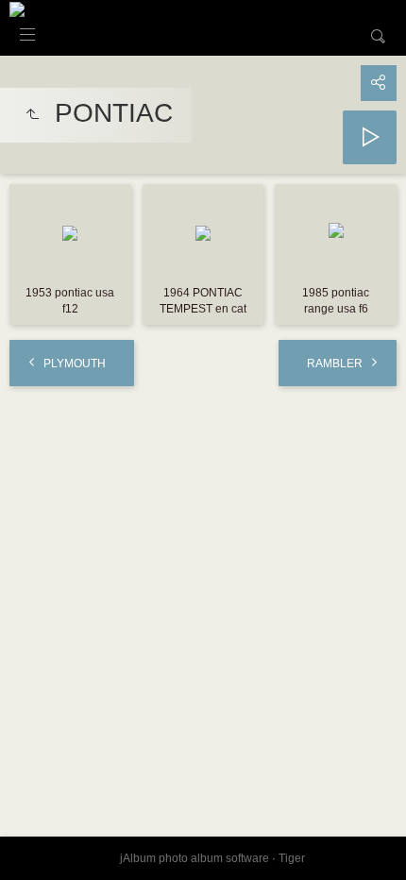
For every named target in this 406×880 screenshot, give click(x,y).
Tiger (292, 858)
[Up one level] (32, 115)
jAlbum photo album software (194, 858)
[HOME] (17, 9)
